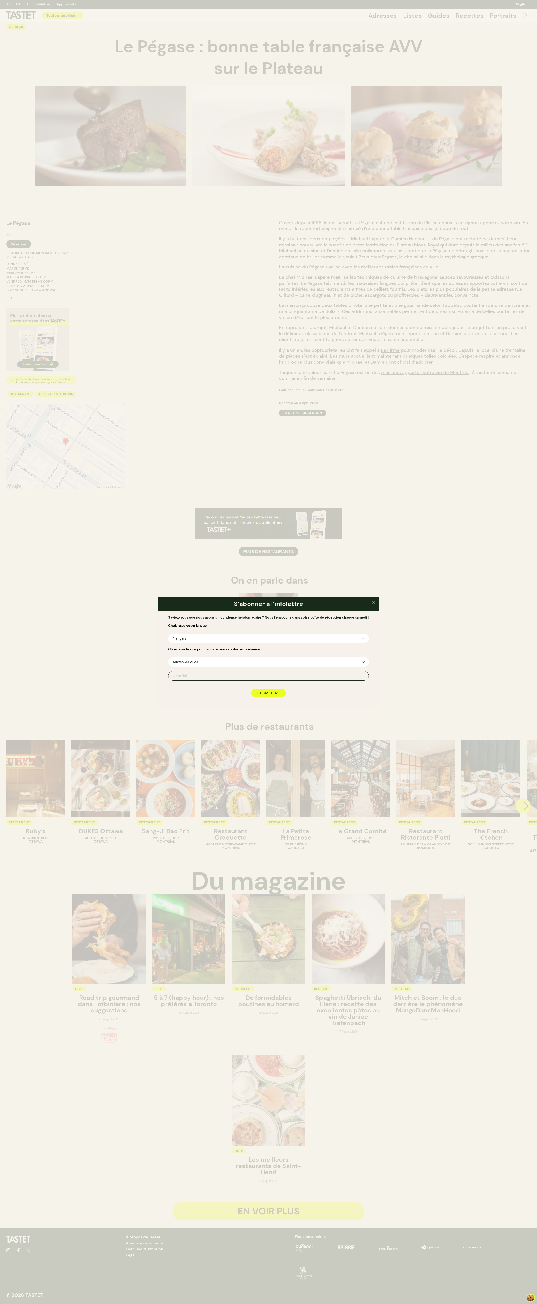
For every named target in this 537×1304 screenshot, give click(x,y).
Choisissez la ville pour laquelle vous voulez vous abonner (215, 649)
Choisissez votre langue (187, 625)
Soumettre (268, 693)
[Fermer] (373, 603)
